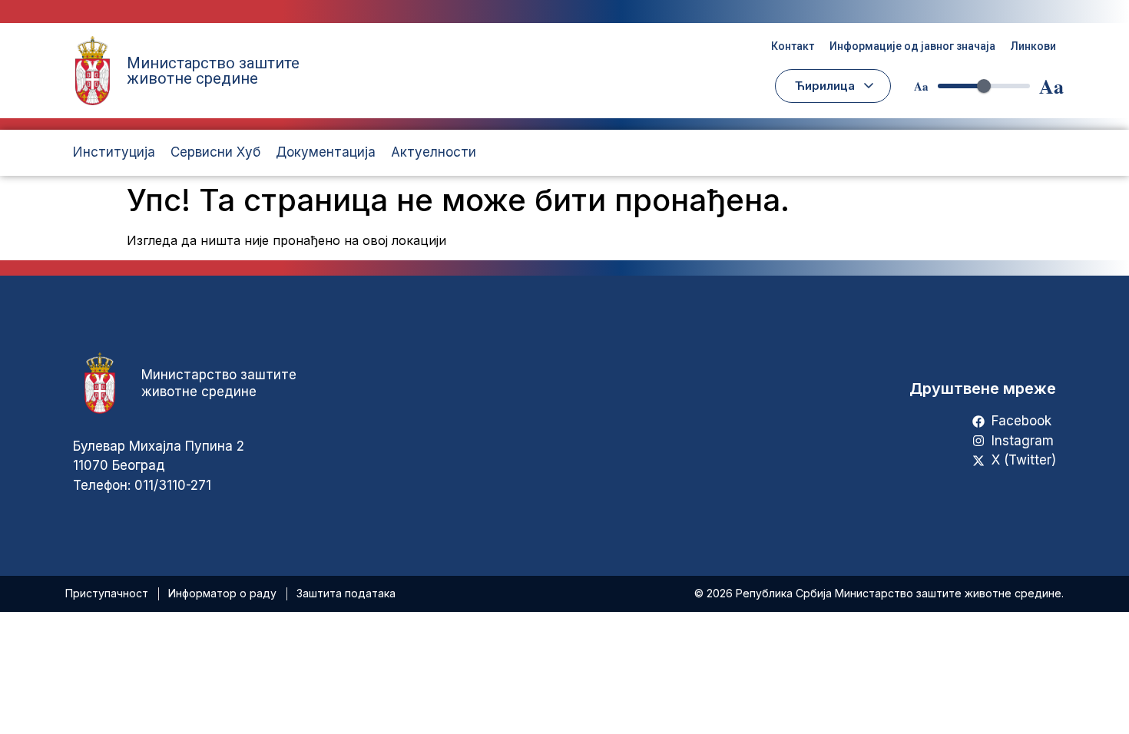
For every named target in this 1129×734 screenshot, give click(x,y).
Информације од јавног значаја (912, 46)
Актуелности (433, 152)
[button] (833, 86)
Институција (114, 152)
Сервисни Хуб (215, 152)
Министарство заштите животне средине (213, 71)
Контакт (792, 46)
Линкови (1033, 46)
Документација (326, 152)
